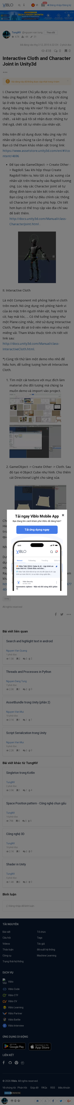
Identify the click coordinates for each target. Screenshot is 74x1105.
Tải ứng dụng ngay (37, 529)
